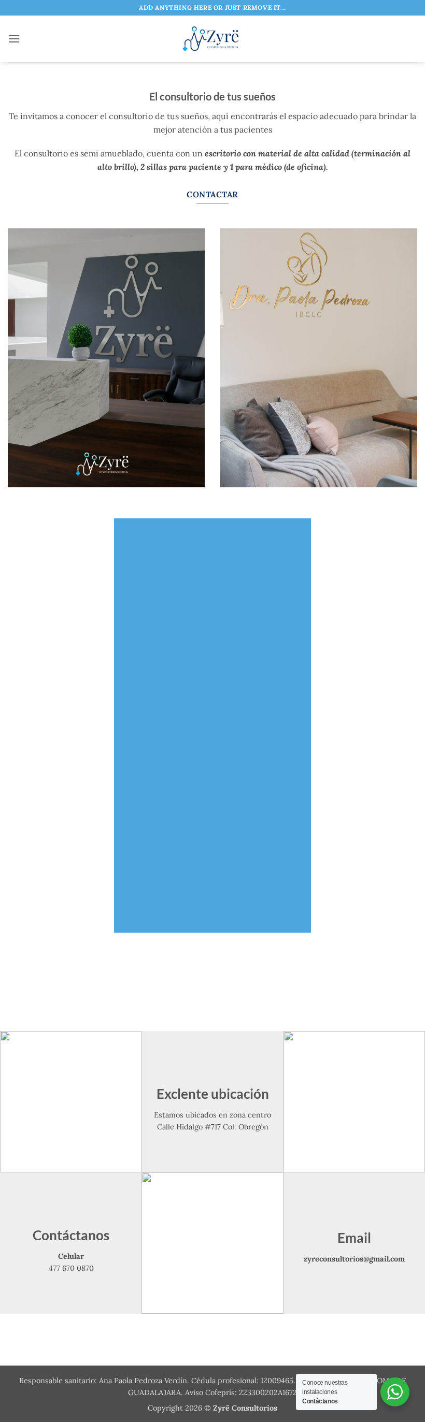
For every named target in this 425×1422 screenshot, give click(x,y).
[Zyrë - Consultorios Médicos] (212, 39)
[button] (14, 38)
